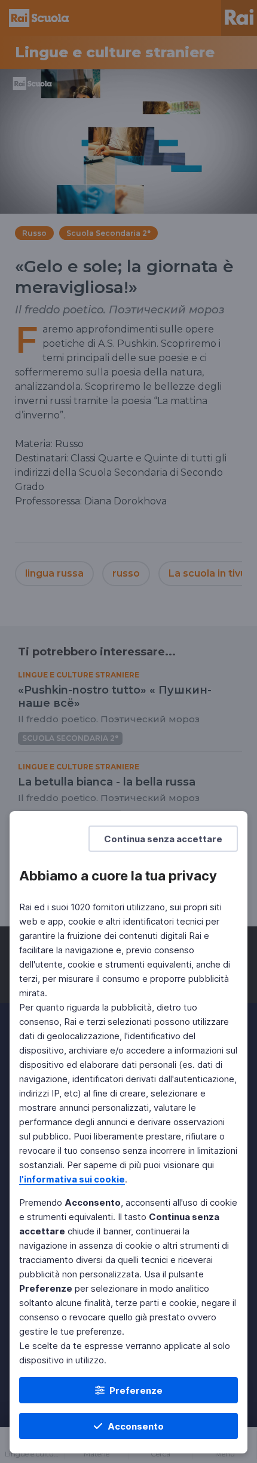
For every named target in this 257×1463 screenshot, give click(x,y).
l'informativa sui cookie (72, 1179)
